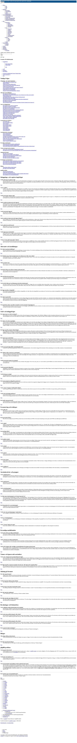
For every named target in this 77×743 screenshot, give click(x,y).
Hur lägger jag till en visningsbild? (9, 100)
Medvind (4, 48)
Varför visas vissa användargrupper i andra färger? (12, 138)
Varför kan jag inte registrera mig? (9, 84)
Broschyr (9, 33)
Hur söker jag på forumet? (8, 153)
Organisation (7, 17)
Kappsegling (5, 42)
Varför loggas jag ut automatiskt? (9, 89)
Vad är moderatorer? (7, 134)
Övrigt (9, 34)
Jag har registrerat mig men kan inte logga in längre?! (13, 87)
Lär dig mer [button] (29, 0)
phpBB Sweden (12, 720)
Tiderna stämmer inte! (7, 95)
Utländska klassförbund (9, 19)
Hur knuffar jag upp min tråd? (8, 118)
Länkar (6, 41)
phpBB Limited (33, 651)
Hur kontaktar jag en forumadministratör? (11, 174)
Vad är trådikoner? (6, 130)
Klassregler (7, 22)
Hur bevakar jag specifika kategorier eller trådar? (12, 162)
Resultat (6, 45)
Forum (4, 46)
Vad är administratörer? (7, 133)
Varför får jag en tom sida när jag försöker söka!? (12, 155)
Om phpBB (15, 652)
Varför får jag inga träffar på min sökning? (11, 154)
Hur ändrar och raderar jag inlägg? (9, 106)
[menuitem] (8, 63)
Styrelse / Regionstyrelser (10, 18)
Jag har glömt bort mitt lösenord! (9, 88)
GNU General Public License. (22, 735)
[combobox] (6, 53)
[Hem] (5, 5)
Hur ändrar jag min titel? (7, 101)
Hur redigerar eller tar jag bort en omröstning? (11, 110)
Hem (4, 5)
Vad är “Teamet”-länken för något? (9, 140)
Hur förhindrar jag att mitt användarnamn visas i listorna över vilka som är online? (18, 94)
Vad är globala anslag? (7, 125)
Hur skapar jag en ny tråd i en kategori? (10, 105)
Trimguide (10, 28)
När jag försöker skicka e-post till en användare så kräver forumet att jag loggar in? (18, 102)
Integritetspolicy (8, 13)
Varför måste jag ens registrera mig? (9, 82)
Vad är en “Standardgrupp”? (8, 139)
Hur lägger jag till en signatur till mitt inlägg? (11, 107)
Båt (3, 21)
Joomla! (1, 735)
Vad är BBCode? (6, 121)
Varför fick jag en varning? (8, 114)
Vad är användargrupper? (7, 135)
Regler (9, 23)
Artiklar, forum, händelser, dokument (7, 52)
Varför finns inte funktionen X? (9, 172)
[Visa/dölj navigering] (0, 3)
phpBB (5, 718)
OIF (6, 6)
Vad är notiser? (6, 128)
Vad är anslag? (5, 127)
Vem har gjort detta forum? (8, 171)
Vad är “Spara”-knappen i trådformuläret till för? (12, 116)
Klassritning (10, 24)
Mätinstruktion (10, 25)
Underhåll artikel (11, 35)
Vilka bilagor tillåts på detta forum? (9, 167)
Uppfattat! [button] (2, 2)
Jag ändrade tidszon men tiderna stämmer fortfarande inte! (14, 97)
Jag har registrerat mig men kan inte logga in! (11, 85)
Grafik (9, 39)
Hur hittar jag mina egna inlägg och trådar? (11, 157)
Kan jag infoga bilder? (7, 124)
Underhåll (9, 31)
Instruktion (10, 32)
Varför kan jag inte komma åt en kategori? (11, 112)
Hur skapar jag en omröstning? (9, 108)
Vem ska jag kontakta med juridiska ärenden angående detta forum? (15, 173)
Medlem (4, 9)
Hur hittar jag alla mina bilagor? (9, 168)
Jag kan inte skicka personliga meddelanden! (11, 144)
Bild (8, 38)
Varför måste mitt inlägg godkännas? (10, 117)
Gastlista (7, 44)
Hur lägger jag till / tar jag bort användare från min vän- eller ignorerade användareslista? (19, 150)
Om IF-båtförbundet (7, 14)
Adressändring (8, 11)
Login (6, 12)
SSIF (6, 7)
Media (6, 37)
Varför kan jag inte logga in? (8, 86)
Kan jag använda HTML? (8, 122)
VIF (6, 8)
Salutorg (4, 47)
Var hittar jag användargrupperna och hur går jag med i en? (14, 136)
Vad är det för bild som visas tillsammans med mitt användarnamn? (15, 99)
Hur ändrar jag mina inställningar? (9, 93)
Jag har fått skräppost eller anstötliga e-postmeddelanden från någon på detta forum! (19, 146)
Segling (9, 29)
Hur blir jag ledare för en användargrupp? (11, 137)
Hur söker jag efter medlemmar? (9, 156)
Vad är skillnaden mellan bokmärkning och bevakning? (13, 160)
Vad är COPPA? (6, 83)
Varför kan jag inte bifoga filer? (9, 113)
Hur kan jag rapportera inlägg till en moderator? (12, 115)
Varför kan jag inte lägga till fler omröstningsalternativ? (13, 109)
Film (8, 40)
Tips (6, 27)
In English (5, 49)
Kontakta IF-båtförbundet (10, 20)
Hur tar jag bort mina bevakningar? (9, 164)
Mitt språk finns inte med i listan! (9, 98)
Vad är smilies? (6, 123)
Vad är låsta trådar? (6, 129)
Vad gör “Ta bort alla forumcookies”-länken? (11, 90)
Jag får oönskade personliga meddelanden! (11, 145)
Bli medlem (7, 10)
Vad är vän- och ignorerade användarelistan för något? (13, 149)
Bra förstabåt (10, 36)
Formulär (9, 26)
